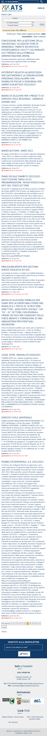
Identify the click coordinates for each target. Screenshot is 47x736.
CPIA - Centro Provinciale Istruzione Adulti (35, 718)
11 (39, 623)
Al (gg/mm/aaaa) (13, 25)
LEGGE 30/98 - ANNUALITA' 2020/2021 (21, 354)
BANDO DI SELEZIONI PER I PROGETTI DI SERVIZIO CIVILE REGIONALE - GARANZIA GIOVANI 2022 (22, 98)
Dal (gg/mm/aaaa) (12, 22)
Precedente (6, 623)
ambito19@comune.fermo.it (33, 683)
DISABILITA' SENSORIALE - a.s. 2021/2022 (22, 461)
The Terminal (12, 722)
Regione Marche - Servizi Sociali (13, 717)
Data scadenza (40, 36)
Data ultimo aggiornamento (28, 34)
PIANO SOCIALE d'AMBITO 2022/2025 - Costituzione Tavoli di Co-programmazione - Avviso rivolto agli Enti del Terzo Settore (23, 181)
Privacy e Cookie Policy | (15, 731)
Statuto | (37, 731)
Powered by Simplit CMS (23, 733)
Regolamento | (29, 731)
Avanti (4, 627)
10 (36, 623)
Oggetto (15, 18)
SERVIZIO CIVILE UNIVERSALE (16, 417)
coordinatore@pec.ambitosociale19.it (25, 686)
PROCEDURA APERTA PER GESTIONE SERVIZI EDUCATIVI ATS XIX (19, 268)
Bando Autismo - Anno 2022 (17, 150)
